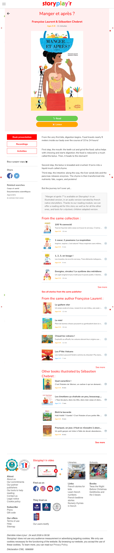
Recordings (22, 144)
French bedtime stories (75, 499)
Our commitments (15, 481)
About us (11, 479)
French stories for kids (76, 488)
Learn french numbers (74, 493)
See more (102, 287)
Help (9, 523)
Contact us (12, 495)
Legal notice (13, 498)
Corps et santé (13, 188)
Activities (22, 151)
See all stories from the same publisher (62, 291)
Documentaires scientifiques (18, 191)
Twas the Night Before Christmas (98, 488)
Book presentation (22, 137)
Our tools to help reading (15, 492)
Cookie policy (13, 501)
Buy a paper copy (16, 161)
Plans (10, 509)
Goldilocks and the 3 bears (97, 493)
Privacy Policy (60, 544)
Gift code (11, 512)
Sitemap (11, 526)
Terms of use (13, 520)
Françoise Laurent (44, 22)
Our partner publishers (12, 486)
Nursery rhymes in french (75, 504)
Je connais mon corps (15, 198)
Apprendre (11, 195)
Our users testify (41, 523)
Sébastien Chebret (70, 22)
